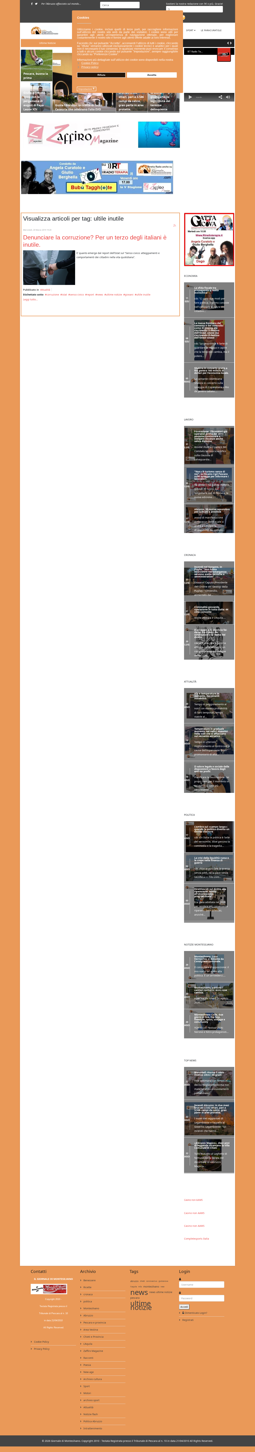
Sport (189, 30)
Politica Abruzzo (92, 1421)
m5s (140, 1286)
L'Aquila (87, 1343)
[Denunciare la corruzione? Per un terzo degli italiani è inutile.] (49, 267)
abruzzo (134, 1280)
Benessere (89, 1280)
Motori (87, 1392)
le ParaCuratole (211, 30)
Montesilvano (91, 1308)
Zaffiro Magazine (93, 1350)
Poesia (87, 1364)
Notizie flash (90, 1413)
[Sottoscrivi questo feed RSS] (174, 225)
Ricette (87, 1287)
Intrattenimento (92, 1428)
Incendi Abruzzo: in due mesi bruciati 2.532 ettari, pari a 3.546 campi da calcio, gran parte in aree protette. (131, 97)
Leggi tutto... (30, 299)
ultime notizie (114, 294)
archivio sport (91, 1399)
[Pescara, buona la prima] (36, 65)
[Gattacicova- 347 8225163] (209, 239)
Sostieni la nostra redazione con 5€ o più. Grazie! (194, 3)
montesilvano (151, 1286)
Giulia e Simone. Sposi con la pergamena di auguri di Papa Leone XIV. (34, 101)
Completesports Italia (196, 1238)
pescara (134, 1297)
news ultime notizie (160, 1291)
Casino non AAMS (193, 1199)
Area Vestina (90, 1329)
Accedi (184, 1306)
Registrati (188, 1319)
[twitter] (36, 3)
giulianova (163, 1280)
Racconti (88, 1357)
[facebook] (32, 3)
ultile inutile (143, 294)
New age (88, 1371)
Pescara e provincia (94, 1322)
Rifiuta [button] (101, 75)
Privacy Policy (41, 1348)
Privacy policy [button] (90, 67)
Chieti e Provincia (93, 1336)
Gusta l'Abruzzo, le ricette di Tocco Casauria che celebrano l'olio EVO (78, 107)
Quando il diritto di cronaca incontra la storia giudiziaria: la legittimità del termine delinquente (163, 97)
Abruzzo (88, 1315)
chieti (142, 1280)
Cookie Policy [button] (90, 63)
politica (87, 1301)
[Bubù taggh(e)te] (100, 177)
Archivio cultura (92, 1378)
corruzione (52, 294)
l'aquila (133, 1286)
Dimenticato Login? (196, 1312)
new (162, 1286)
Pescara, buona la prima (35, 76)
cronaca (88, 1294)
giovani (129, 294)
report (90, 294)
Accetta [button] (151, 75)
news (100, 294)
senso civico (77, 294)
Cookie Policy (41, 1341)
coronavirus (151, 1280)
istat (64, 294)
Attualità (45, 289)
